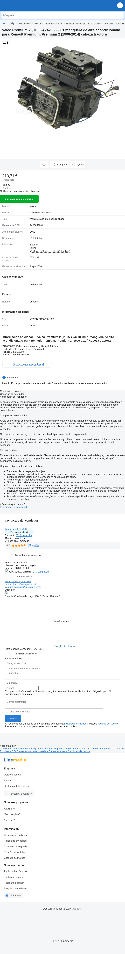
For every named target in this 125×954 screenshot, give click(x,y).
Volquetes (36, 748)
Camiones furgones (53, 748)
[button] (120, 5)
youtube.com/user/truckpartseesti (23, 587)
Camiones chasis (58, 751)
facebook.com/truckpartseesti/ (21, 584)
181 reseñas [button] (33, 545)
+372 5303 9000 (40, 571)
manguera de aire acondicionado (47, 218)
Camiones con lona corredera (33, 751)
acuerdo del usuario (108, 723)
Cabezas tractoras (10, 748)
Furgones (25, 748)
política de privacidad (75, 723)
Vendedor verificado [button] (19, 532)
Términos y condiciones (16, 835)
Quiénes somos (12, 774)
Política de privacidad (15, 840)
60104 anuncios (24, 535)
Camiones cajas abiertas (77, 748)
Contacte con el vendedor (19, 199)
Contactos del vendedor (16, 786)
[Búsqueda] (120, 15)
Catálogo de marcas (14, 857)
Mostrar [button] (27, 571)
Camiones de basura (79, 751)
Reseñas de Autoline (15, 852)
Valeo (33, 206)
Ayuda (7, 780)
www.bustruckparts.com (18, 581)
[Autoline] (13, 24)
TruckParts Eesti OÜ (16, 529)
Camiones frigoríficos (102, 748)
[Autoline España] (21, 5)
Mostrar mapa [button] (61, 621)
